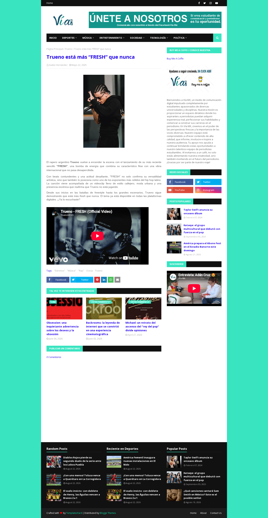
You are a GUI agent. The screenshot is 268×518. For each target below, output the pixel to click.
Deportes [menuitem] (68, 37)
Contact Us (216, 513)
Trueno (68, 49)
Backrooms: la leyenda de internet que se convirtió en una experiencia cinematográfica (103, 328)
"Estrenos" (59, 270)
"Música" (71, 270)
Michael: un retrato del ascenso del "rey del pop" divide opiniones (142, 326)
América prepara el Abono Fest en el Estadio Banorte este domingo (202, 247)
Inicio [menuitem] (53, 37)
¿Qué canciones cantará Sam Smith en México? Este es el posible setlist (201, 494)
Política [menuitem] (179, 37)
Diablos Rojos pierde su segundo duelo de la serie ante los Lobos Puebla (82, 461)
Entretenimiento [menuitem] (111, 37)
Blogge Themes (108, 513)
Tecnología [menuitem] (158, 37)
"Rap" (81, 270)
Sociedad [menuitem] (136, 37)
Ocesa (89, 270)
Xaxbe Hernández (58, 65)
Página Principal (54, 49)
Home (49, 3)
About (203, 513)
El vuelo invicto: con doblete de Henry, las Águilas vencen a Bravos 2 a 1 (81, 494)
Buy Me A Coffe (175, 58)
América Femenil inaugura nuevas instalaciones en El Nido (139, 461)
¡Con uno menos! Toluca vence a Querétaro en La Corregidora (82, 477)
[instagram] (211, 3)
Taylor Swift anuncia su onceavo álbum (198, 211)
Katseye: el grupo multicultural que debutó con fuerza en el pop (202, 229)
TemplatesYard (74, 513)
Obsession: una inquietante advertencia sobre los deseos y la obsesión (62, 328)
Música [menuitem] (87, 37)
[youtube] (216, 3)
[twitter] (205, 3)
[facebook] (199, 3)
